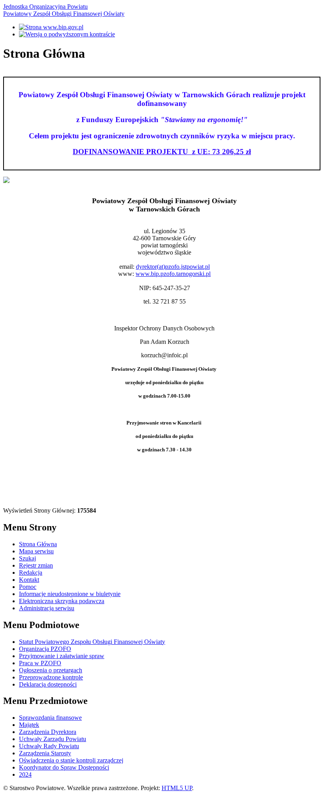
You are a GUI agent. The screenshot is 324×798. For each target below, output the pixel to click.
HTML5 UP (177, 788)
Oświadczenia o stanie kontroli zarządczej (71, 760)
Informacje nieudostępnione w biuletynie (70, 593)
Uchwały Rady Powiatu (49, 746)
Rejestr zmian (36, 565)
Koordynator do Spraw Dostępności (64, 767)
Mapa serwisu (36, 551)
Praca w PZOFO (40, 663)
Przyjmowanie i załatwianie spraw (61, 656)
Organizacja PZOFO (45, 648)
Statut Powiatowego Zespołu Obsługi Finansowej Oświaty (92, 641)
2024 (25, 774)
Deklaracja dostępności (48, 684)
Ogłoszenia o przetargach (50, 670)
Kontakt (29, 579)
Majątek (29, 724)
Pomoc (27, 586)
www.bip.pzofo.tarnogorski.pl (173, 273)
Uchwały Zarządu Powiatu (52, 739)
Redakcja (30, 572)
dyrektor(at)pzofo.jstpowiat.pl (173, 266)
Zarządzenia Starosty (45, 753)
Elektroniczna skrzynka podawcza (61, 601)
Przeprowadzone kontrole (51, 677)
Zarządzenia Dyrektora (47, 731)
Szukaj (27, 558)
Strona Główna (38, 544)
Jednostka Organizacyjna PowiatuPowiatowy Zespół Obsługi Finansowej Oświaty (63, 10)
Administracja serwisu (46, 608)
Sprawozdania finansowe (50, 717)
